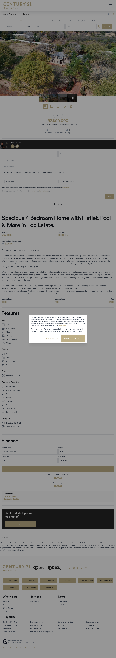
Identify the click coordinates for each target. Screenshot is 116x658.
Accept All (78, 338)
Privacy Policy (62, 326)
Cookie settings (52, 338)
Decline (66, 338)
